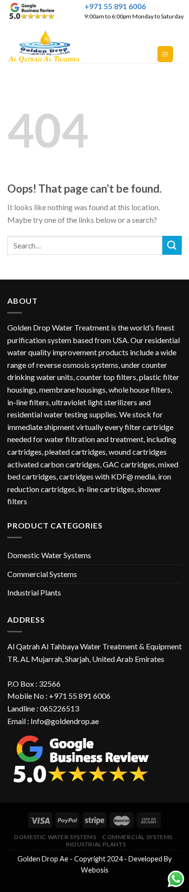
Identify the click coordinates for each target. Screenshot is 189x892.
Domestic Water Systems (49, 555)
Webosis (95, 870)
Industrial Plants (34, 592)
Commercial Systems (42, 573)
